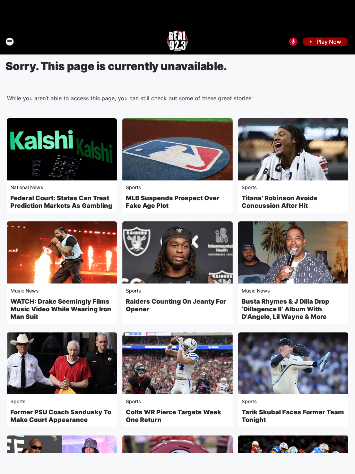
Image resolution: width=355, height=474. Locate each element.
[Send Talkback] (293, 41)
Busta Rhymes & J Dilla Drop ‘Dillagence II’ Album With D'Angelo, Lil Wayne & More (285, 309)
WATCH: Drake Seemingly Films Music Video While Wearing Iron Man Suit (60, 309)
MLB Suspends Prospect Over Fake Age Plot (172, 201)
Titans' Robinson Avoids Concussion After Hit (280, 201)
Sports (133, 187)
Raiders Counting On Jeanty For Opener (176, 305)
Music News (24, 291)
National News (26, 187)
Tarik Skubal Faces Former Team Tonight (293, 415)
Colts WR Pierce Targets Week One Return (173, 415)
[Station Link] (177, 42)
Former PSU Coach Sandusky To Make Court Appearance (60, 415)
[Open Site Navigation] (10, 41)
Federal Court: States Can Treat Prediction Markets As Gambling (61, 201)
